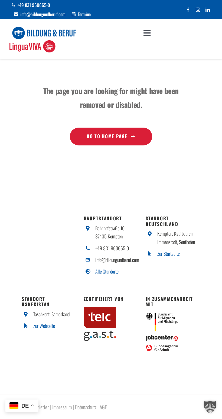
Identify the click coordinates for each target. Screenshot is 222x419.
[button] (210, 407)
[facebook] (188, 10)
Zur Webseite (44, 325)
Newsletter (39, 407)
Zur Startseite (168, 253)
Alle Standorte (107, 271)
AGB (103, 407)
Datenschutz (85, 407)
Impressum (62, 407)
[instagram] (198, 10)
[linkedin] (207, 10)
